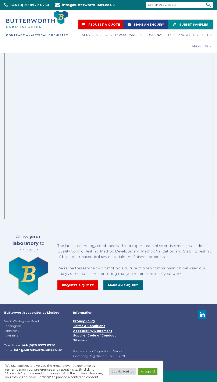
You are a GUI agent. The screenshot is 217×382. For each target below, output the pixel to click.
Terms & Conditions (89, 326)
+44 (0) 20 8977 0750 (29, 5)
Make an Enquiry (145, 24)
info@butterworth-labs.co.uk (88, 5)
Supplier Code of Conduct (94, 335)
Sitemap (80, 340)
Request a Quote (101, 24)
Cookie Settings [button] (122, 371)
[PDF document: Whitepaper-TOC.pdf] (108, 134)
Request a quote (78, 285)
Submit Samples (190, 24)
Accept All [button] (148, 371)
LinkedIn (202, 314)
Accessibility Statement (92, 331)
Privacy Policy (84, 321)
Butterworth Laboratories (40, 23)
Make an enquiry (123, 285)
